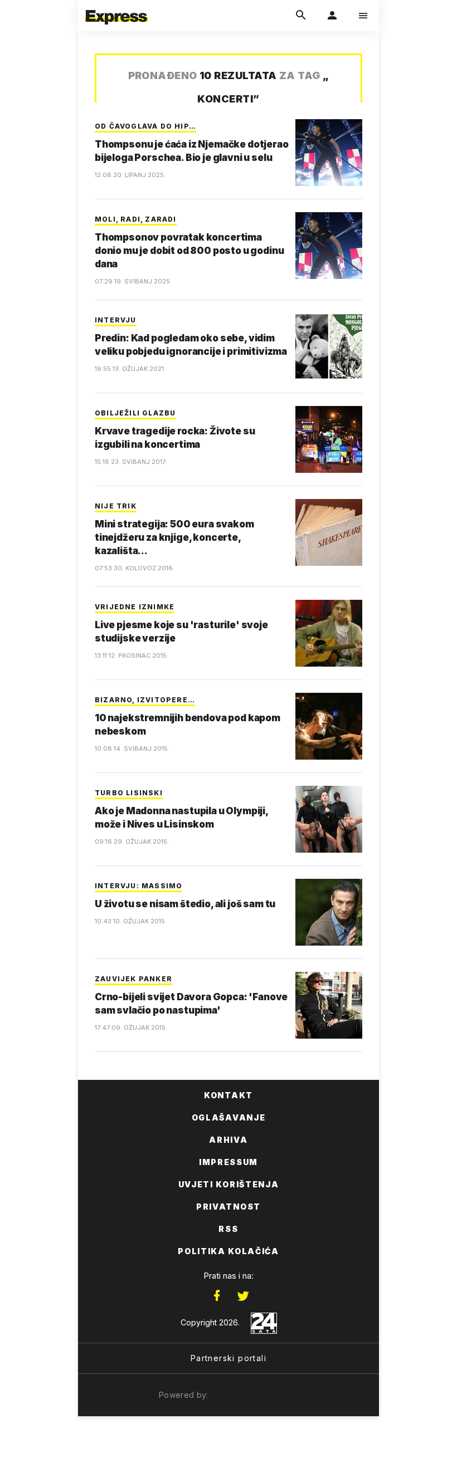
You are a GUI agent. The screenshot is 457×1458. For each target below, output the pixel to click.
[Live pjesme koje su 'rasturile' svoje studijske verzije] (328, 633)
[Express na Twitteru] (243, 1296)
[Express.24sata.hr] (116, 7)
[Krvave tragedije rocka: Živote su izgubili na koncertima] (328, 439)
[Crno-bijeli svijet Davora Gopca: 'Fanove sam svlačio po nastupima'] (328, 1005)
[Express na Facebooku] (217, 1296)
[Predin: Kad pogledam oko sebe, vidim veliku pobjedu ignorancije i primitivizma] (328, 346)
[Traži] (301, 15)
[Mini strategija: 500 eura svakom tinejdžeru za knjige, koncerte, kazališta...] (328, 532)
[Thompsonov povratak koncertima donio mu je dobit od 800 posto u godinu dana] (328, 245)
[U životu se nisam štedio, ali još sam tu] (328, 912)
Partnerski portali (228, 1358)
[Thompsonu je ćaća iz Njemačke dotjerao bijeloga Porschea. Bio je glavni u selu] (328, 152)
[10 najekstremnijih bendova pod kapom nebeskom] (328, 726)
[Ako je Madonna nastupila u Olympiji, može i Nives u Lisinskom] (328, 819)
